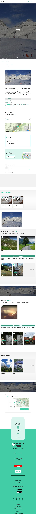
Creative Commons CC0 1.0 (6, 58)
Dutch (24, 104)
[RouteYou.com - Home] (5, 1)
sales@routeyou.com (18, 508)
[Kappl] (18, 365)
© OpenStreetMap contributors (26, 131)
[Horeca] (9, 312)
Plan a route (19, 453)
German (6, 105)
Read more (27, 95)
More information (8, 100)
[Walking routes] (9, 243)
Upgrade (18, 466)
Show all (17, 231)
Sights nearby (9, 141)
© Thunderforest (21, 131)
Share (7, 66)
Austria (7, 61)
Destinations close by (11, 143)
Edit (11, 66)
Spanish (13, 105)
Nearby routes (10, 156)
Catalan (18, 104)
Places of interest (3, 61)
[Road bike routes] (27, 243)
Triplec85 (3, 57)
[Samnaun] (6, 365)
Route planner (24, 409)
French (27, 104)
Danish (21, 104)
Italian (10, 105)
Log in (18, 471)
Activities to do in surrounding (12, 139)
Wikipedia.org (9, 98)
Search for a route (19, 459)
